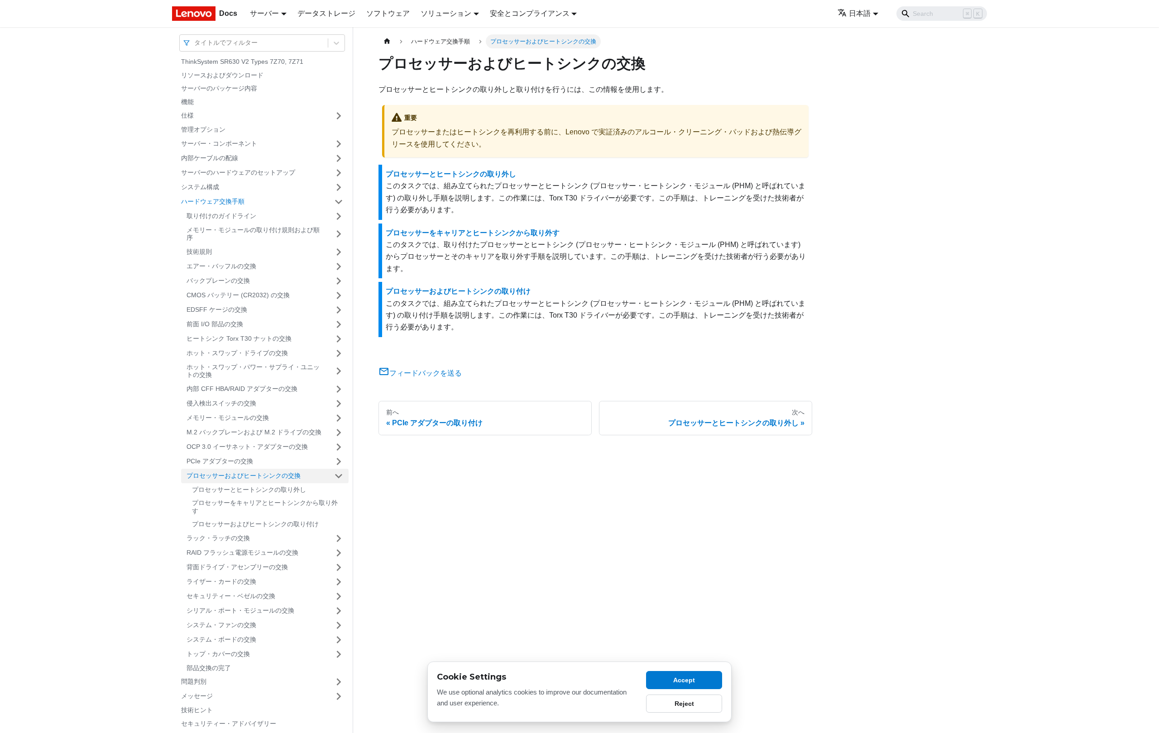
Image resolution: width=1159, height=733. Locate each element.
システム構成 (200, 186)
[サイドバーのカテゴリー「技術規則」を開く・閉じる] (339, 252)
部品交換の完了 (209, 667)
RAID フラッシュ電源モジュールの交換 (242, 552)
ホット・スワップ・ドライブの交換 (237, 353)
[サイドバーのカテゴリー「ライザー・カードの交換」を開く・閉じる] (339, 582)
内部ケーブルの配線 (209, 158)
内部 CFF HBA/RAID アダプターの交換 (242, 388)
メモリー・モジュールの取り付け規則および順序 (253, 234)
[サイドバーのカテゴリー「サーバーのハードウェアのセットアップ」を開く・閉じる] (339, 173)
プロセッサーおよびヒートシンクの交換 (244, 475)
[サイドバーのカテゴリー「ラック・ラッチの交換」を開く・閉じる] (339, 538)
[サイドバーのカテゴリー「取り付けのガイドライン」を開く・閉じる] (339, 216)
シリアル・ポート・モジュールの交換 (240, 610)
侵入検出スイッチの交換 (221, 403)
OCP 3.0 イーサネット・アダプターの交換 (247, 446)
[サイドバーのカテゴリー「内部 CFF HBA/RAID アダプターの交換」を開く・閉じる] (339, 389)
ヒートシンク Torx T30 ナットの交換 (239, 338)
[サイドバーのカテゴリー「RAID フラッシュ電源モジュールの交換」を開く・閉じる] (339, 553)
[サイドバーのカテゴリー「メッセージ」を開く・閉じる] (339, 696)
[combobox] (195, 43)
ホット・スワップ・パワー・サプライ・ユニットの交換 (253, 371)
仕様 (187, 115)
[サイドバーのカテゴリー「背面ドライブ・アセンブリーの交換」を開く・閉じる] (339, 567)
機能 (187, 101)
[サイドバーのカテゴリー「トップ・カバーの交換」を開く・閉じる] (339, 654)
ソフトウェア (388, 13)
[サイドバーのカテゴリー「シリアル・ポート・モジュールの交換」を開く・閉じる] (339, 611)
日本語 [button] (860, 13)
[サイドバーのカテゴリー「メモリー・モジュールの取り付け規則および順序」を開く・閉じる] (339, 234)
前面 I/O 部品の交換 (215, 324)
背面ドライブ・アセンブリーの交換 (237, 567)
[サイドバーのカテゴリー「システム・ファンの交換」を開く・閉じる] (339, 625)
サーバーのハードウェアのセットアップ (238, 172)
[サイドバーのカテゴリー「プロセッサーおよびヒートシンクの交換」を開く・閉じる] (339, 476)
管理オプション (203, 129)
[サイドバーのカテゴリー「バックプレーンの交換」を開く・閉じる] (339, 281)
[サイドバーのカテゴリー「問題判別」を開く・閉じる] (339, 682)
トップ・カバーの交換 (218, 653)
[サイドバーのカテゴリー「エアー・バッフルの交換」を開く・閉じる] (339, 266)
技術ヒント (197, 710)
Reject (684, 703)
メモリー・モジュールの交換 (228, 417)
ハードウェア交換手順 (212, 201)
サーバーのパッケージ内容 (219, 88)
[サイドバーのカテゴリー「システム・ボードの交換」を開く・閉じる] (339, 640)
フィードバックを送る (425, 373)
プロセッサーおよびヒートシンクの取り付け (255, 524)
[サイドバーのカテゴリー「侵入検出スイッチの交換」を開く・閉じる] (339, 403)
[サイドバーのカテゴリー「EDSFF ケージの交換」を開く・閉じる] (339, 310)
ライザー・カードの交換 (221, 581)
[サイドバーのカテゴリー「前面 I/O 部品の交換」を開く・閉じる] (339, 324)
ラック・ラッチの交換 (218, 538)
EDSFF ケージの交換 (217, 309)
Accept (684, 680)
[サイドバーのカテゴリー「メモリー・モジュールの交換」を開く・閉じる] (339, 418)
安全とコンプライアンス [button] (530, 13)
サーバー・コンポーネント (219, 143)
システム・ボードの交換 (221, 639)
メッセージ (197, 696)
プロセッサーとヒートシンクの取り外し (249, 489)
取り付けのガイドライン (221, 215)
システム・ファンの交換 (221, 624)
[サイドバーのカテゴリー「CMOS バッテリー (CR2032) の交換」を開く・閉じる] (339, 295)
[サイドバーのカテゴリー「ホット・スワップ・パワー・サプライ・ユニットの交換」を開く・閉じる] (339, 371)
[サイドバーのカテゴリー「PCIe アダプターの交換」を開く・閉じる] (339, 461)
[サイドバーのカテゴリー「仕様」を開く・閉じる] (339, 116)
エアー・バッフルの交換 (221, 266)
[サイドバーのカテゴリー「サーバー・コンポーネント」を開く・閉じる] (339, 144)
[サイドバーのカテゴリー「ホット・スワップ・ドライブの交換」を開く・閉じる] (339, 353)
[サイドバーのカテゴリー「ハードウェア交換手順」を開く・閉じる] (339, 202)
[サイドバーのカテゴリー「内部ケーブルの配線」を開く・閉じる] (339, 158)
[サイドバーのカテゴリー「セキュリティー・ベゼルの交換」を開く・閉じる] (339, 596)
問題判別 (193, 681)
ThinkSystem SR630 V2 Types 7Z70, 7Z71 (242, 61)
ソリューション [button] (446, 13)
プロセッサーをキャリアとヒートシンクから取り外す (265, 506)
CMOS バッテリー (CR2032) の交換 (238, 295)
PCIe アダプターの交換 (220, 461)
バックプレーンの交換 (218, 280)
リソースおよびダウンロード (222, 75)
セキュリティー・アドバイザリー (228, 723)
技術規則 (199, 251)
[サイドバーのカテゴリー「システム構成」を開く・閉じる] (339, 187)
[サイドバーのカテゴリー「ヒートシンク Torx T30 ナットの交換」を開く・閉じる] (339, 339)
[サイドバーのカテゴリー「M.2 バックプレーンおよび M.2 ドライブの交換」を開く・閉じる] (339, 432)
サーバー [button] (264, 13)
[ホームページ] (387, 41)
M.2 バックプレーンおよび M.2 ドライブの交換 (254, 432)
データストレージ (326, 13)
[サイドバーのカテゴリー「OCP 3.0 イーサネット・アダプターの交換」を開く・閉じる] (339, 447)
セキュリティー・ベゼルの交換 (231, 596)
